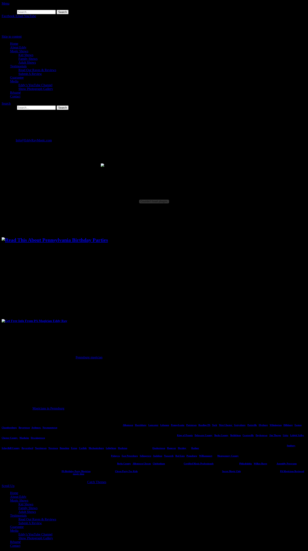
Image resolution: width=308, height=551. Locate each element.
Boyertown (24, 427)
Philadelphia (245, 463)
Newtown (53, 448)
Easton (298, 425)
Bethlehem (235, 435)
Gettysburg (240, 425)
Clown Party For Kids (126, 471)
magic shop (78, 474)
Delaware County (203, 435)
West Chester (226, 425)
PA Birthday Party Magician (76, 471)
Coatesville (248, 435)
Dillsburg (288, 425)
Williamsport (205, 456)
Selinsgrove (145, 456)
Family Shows (28, 58)
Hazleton (122, 448)
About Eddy (18, 47)
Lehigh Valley (297, 435)
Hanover (171, 448)
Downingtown (38, 438)
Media (14, 81)
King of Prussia (185, 435)
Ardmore (36, 427)
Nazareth (168, 456)
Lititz (285, 435)
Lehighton (111, 448)
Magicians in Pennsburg (48, 408)
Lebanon (164, 425)
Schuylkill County (11, 448)
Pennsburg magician (89, 357)
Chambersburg (9, 427)
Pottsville (252, 425)
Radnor (195, 448)
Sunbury (291, 445)
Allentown (128, 425)
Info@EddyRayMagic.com (34, 140)
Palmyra (115, 456)
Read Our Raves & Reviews (37, 70)
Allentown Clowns (142, 463)
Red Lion (180, 456)
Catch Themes (96, 482)
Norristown (41, 448)
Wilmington (276, 425)
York (214, 425)
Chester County (10, 438)
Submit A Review (30, 74)
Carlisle (83, 448)
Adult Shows (27, 62)
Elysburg (263, 425)
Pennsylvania (177, 425)
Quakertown (158, 448)
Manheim (24, 438)
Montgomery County (228, 456)
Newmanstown (50, 427)
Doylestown (261, 435)
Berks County (124, 463)
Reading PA (204, 425)
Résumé (15, 92)
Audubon (157, 456)
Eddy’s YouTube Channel (35, 85)
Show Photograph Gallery (35, 89)
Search (6, 103)
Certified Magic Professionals (199, 463)
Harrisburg (140, 425)
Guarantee (17, 77)
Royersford (27, 448)
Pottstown (191, 425)
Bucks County (221, 435)
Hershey (182, 448)
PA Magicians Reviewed (292, 471)
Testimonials (18, 66)
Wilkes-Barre (260, 463)
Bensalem (64, 448)
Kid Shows (25, 55)
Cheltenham (159, 463)
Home (14, 43)
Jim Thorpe (275, 435)
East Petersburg (130, 456)
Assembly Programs (287, 463)
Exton (74, 448)
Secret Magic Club (231, 471)
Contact (15, 96)
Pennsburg (191, 456)
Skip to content (12, 36)
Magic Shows (19, 51)
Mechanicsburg (96, 448)
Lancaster (153, 425)
